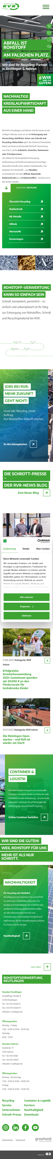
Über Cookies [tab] (43, 549)
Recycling (8, 1100)
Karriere (29, 1105)
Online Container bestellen (23, 817)
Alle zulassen (26, 597)
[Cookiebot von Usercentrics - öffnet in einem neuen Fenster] (38, 541)
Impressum (20, 1140)
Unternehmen (11, 1109)
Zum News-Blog (28, 492)
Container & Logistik (37, 1100)
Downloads (31, 1114)
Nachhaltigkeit (12, 935)
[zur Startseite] (10, 9)
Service (6, 1105)
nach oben (36, 966)
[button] (46, 7)
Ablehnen (26, 615)
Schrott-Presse (11, 1114)
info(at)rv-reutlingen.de (12, 1012)
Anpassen (25, 606)
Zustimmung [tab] (9, 549)
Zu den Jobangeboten (15, 444)
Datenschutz (7, 1140)
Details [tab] (26, 549)
